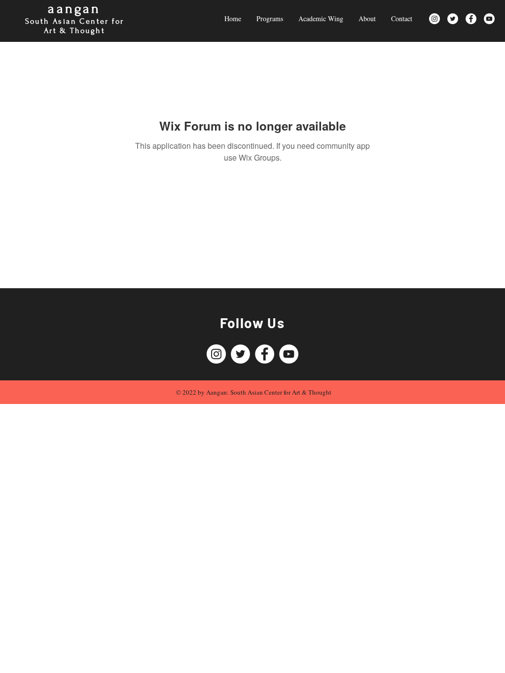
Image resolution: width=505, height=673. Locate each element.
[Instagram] (434, 18)
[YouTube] (489, 18)
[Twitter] (452, 18)
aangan (74, 8)
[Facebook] (471, 18)
